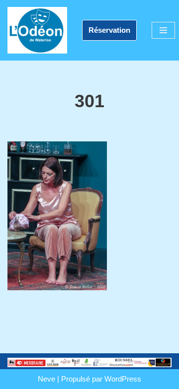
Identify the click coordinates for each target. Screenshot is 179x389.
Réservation (109, 30)
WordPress (122, 379)
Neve (46, 379)
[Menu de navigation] (163, 30)
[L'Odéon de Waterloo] (37, 30)
